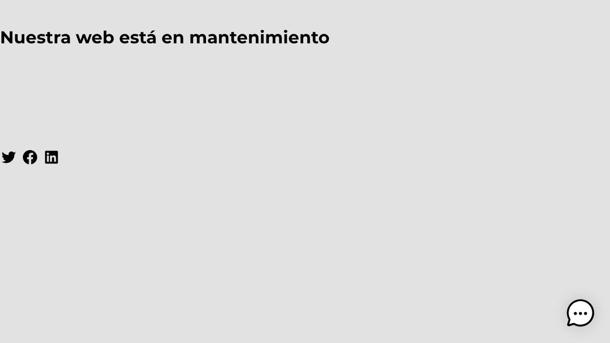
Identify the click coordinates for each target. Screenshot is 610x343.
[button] (580, 313)
